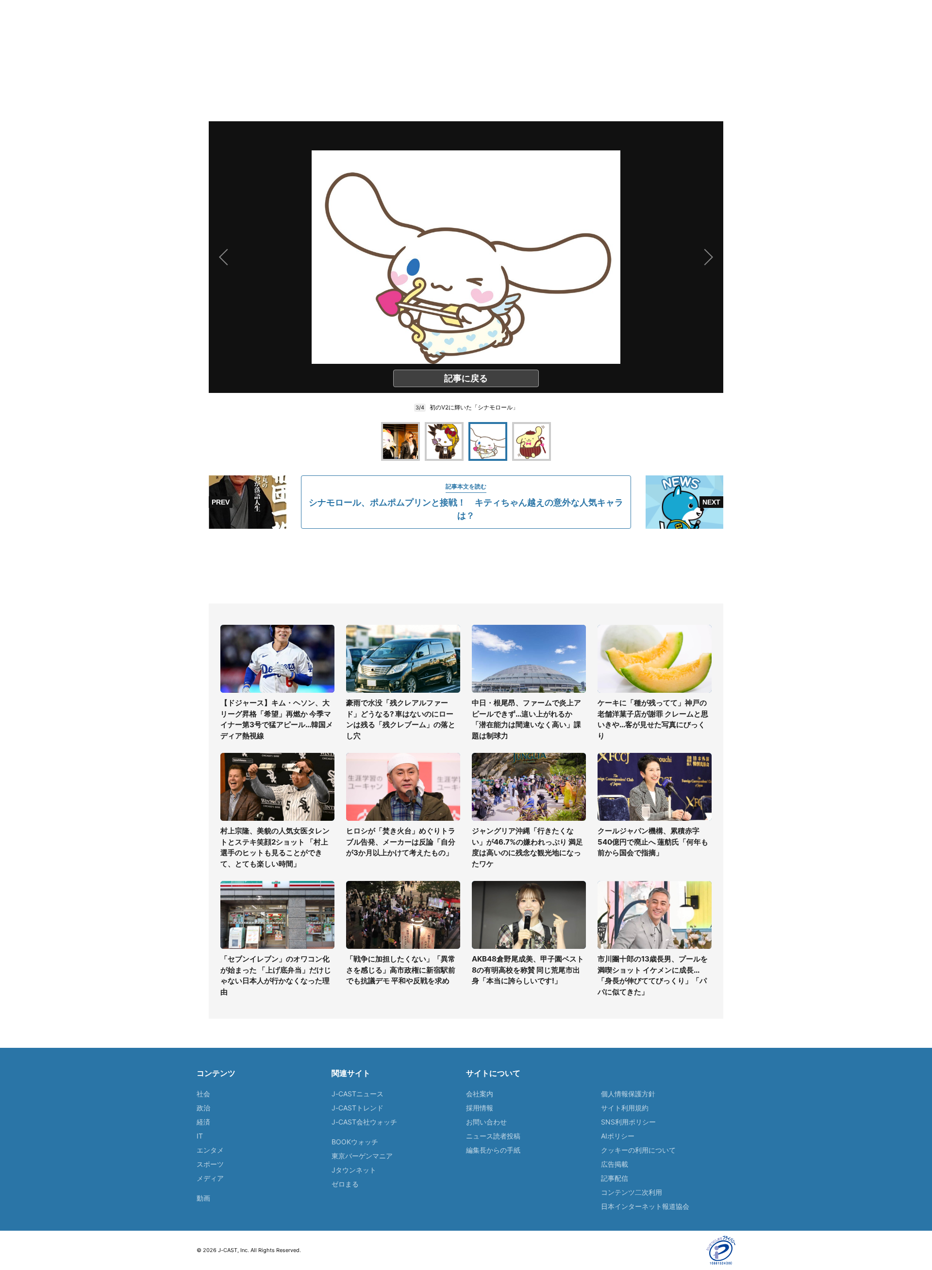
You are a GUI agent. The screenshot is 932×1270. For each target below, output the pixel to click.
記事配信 (614, 1178)
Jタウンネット (354, 1170)
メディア (210, 1178)
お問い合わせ (486, 1122)
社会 (203, 1094)
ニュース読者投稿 (493, 1136)
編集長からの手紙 (493, 1150)
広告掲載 (614, 1164)
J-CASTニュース (357, 1094)
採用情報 (479, 1108)
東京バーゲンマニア (362, 1156)
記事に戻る (466, 378)
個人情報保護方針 (628, 1094)
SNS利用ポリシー (628, 1122)
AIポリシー (617, 1136)
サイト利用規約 (625, 1108)
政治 (203, 1108)
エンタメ (210, 1150)
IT (200, 1136)
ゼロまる (345, 1184)
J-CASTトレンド (357, 1108)
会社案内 (479, 1094)
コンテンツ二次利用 (631, 1192)
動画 (203, 1198)
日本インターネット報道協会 (645, 1206)
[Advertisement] (466, 566)
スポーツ (210, 1164)
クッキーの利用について (638, 1150)
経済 (203, 1122)
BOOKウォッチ (355, 1142)
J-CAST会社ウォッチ (364, 1122)
